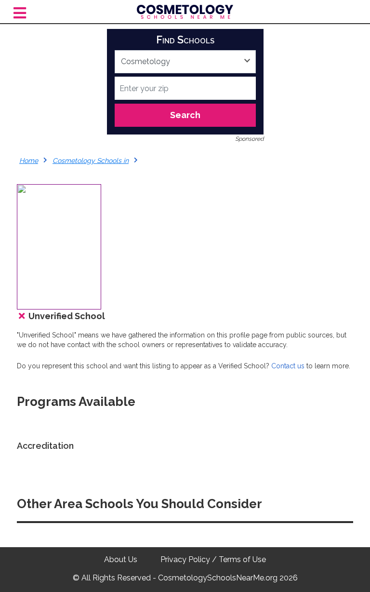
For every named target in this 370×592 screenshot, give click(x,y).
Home (28, 160)
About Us (120, 559)
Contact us (287, 366)
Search (185, 115)
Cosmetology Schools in (91, 160)
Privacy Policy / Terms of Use (213, 559)
